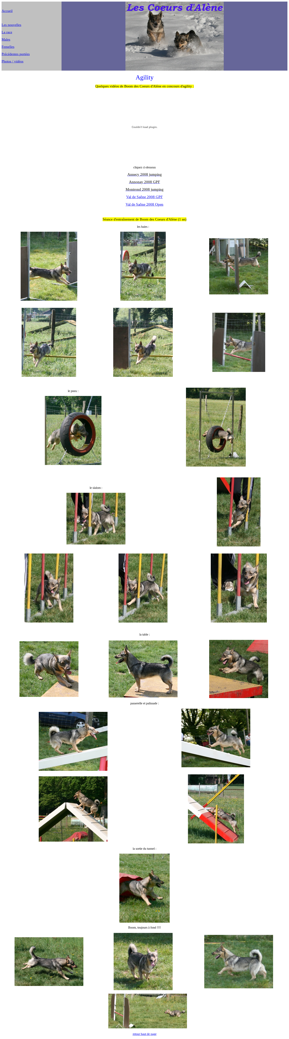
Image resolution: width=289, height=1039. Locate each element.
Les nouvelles (11, 25)
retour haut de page (144, 1034)
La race (7, 32)
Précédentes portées (16, 54)
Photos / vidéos (12, 61)
